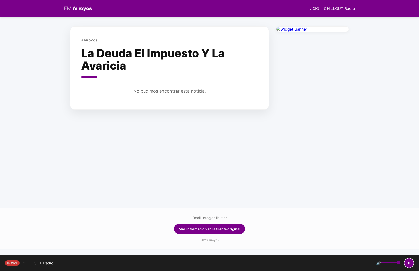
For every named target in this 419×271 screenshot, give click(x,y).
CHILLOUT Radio (339, 8)
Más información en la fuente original (209, 229)
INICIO (313, 8)
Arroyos (78, 8)
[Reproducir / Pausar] (409, 263)
